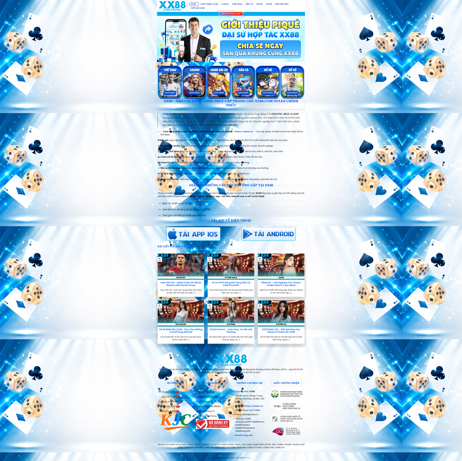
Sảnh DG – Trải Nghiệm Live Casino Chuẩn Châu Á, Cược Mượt (281, 283)
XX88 (193, 4)
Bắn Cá (249, 4)
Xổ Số (269, 4)
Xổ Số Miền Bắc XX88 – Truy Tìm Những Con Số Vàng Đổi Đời (181, 330)
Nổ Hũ (259, 4)
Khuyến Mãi (282, 4)
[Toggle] (160, 203)
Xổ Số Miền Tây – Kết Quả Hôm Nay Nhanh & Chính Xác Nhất (281, 330)
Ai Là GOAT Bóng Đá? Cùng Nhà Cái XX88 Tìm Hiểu (231, 283)
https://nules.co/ (243, 131)
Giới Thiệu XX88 (209, 4)
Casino (225, 4)
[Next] (299, 39)
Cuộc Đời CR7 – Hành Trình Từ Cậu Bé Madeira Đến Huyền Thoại (180, 283)
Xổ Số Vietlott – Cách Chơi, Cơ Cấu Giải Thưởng (231, 330)
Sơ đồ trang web (244, 435)
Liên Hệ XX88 (197, 8)
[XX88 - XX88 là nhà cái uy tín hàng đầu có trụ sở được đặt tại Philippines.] (172, 6)
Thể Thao (237, 4)
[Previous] (163, 39)
